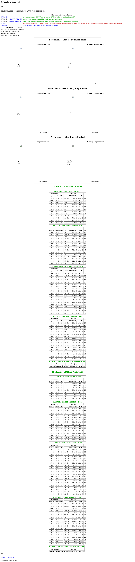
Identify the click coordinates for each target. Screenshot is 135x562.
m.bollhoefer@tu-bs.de (7, 557)
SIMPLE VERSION (15, 21)
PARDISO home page (51, 25)
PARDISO (4, 25)
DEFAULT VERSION (15, 19)
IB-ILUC (3, 23)
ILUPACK (4, 17)
